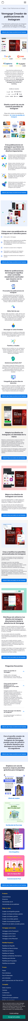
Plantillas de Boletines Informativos (12, 956)
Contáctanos (5, 992)
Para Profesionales (7, 975)
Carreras (4, 990)
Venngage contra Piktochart (10, 938)
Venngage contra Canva (9, 933)
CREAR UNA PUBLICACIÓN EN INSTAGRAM (14, 32)
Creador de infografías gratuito (11, 911)
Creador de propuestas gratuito (11, 921)
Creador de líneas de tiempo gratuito (12, 914)
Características (6, 897)
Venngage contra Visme (8, 936)
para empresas (6, 978)
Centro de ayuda (7, 995)
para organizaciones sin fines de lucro (12, 980)
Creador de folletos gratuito (10, 916)
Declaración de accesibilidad (10, 997)
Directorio (5, 899)
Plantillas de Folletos (8, 951)
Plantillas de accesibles (8, 963)
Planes (4, 970)
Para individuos (6, 973)
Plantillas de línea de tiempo (10, 948)
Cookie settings (14, 1013)
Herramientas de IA (7, 901)
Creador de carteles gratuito (10, 919)
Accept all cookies (14, 1017)
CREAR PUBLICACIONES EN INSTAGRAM (14, 458)
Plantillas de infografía (8, 946)
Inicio (4, 8)
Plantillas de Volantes (8, 953)
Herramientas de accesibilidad (10, 904)
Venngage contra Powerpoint (10, 931)
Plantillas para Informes (8, 958)
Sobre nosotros (6, 987)
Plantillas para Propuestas (9, 961)
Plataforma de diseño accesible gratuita (13, 924)
